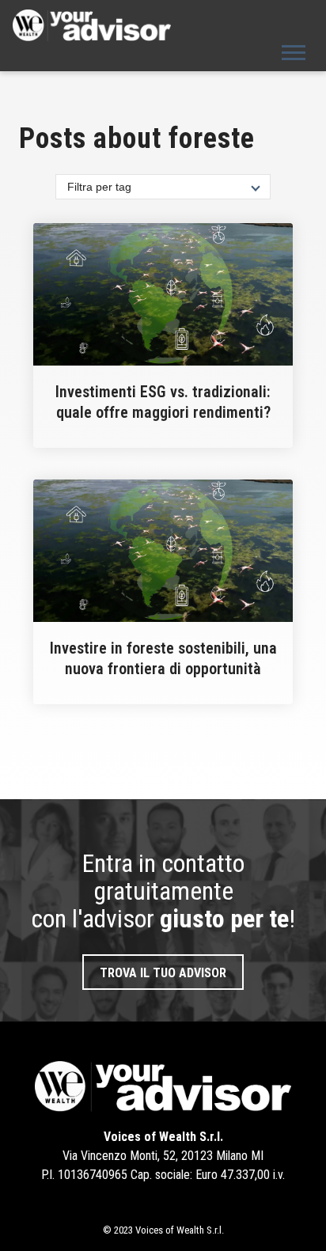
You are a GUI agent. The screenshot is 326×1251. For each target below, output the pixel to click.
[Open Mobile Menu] (293, 51)
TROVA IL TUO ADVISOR (163, 972)
